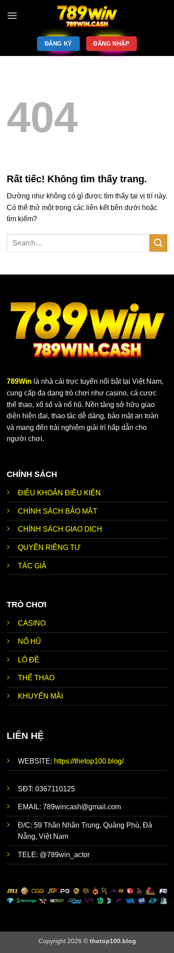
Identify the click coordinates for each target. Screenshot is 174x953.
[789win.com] (87, 15)
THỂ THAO (36, 678)
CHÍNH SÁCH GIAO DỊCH (61, 529)
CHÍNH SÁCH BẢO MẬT (57, 511)
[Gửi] (158, 243)
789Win (19, 381)
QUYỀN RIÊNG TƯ (49, 547)
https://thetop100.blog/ (89, 761)
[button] (12, 15)
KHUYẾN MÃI (40, 696)
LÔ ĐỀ (28, 660)
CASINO (32, 623)
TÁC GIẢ (32, 566)
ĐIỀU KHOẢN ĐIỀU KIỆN (59, 493)
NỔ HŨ (29, 641)
